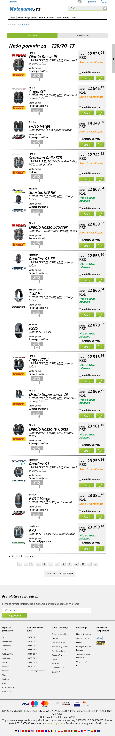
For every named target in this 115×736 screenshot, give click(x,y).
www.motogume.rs (55, 723)
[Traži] (105, 8)
